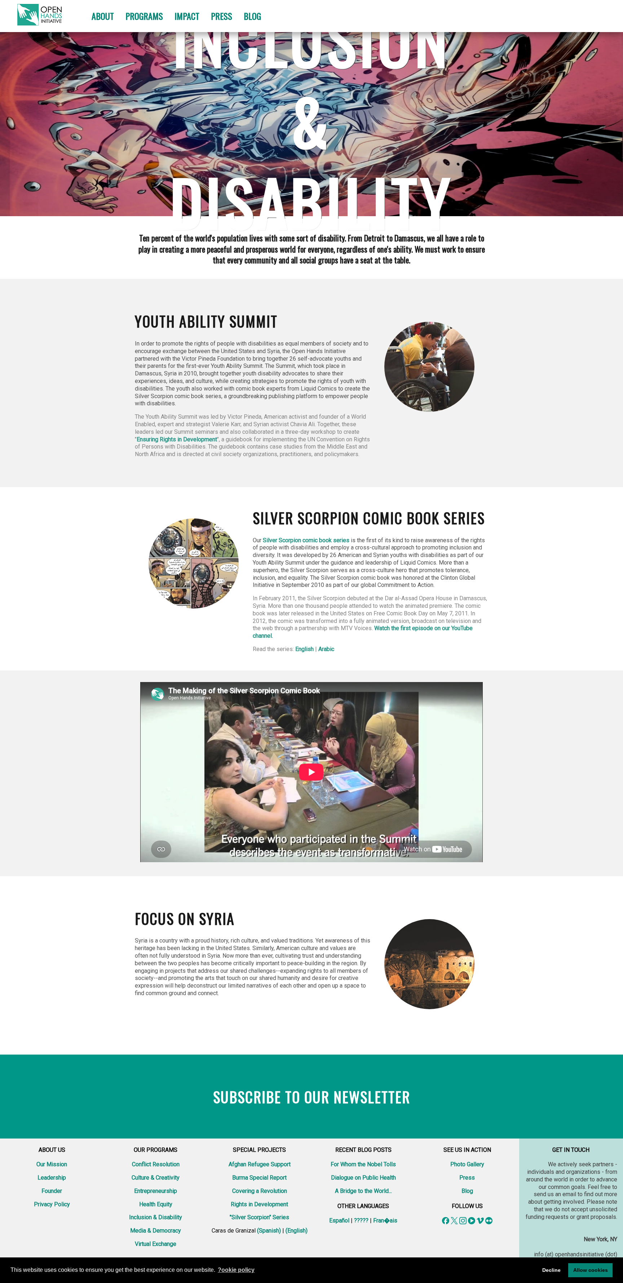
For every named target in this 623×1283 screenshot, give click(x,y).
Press (467, 1177)
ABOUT (103, 15)
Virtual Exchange (155, 1243)
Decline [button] (551, 1270)
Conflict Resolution (156, 1164)
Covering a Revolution (259, 1191)
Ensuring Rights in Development (177, 439)
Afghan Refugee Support (260, 1164)
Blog (467, 1191)
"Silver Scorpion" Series (259, 1217)
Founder (51, 1191)
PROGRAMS (144, 15)
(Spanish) (269, 1230)
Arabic (326, 649)
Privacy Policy (52, 1204)
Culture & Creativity (156, 1177)
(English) (297, 1230)
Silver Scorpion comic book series (306, 540)
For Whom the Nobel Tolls (363, 1164)
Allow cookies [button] (590, 1270)
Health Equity (155, 1204)
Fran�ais (385, 1220)
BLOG (252, 15)
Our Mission (51, 1164)
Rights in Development (259, 1204)
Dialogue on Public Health (363, 1177)
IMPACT (186, 15)
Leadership (51, 1177)
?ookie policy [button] (236, 1270)
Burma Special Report (259, 1177)
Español (339, 1220)
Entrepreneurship (155, 1191)
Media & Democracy (155, 1230)
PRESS (221, 15)
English (304, 649)
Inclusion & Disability (155, 1217)
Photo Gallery (467, 1164)
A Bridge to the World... (363, 1191)
